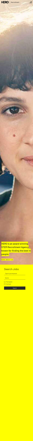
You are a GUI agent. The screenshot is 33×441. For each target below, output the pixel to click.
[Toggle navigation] (30, 2)
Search (15, 288)
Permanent (9, 282)
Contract (8, 284)
